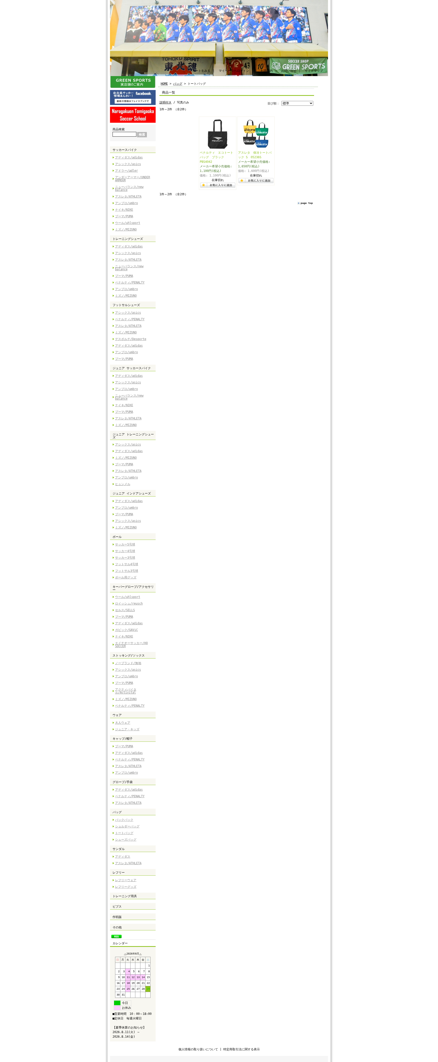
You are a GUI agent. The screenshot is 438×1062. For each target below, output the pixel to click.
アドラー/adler (126, 170)
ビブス (117, 906)
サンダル (119, 849)
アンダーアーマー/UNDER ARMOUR (132, 178)
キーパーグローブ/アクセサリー (133, 588)
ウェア (117, 715)
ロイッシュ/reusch (129, 603)
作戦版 (117, 917)
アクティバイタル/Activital (125, 691)
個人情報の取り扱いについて (198, 1049)
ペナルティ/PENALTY (129, 282)
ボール (117, 537)
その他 (117, 927)
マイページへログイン (234, 71)
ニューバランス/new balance (129, 188)
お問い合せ (288, 71)
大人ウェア (122, 722)
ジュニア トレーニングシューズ (133, 436)
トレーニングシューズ (128, 239)
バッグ (117, 812)
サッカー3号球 (125, 557)
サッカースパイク (125, 150)
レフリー (119, 872)
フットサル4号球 (126, 564)
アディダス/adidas (129, 157)
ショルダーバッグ (127, 826)
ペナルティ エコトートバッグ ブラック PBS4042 (216, 157)
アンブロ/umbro (126, 203)
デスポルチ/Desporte (130, 339)
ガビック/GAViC (126, 630)
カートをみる (201, 71)
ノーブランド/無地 (128, 663)
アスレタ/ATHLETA (128, 196)
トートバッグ (124, 833)
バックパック (124, 820)
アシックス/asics (128, 164)
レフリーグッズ (125, 887)
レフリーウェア (125, 880)
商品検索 (119, 129)
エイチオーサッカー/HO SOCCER (131, 644)
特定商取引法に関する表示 (241, 1049)
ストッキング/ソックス (129, 655)
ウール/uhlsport (127, 223)
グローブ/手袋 (123, 782)
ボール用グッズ (125, 577)
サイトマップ (314, 71)
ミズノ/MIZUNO (126, 229)
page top (307, 203)
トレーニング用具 (125, 896)
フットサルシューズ (126, 305)
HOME (164, 83)
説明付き (165, 102)
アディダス (122, 856)
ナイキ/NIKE (124, 209)
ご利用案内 (265, 71)
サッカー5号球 (125, 544)
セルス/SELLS (125, 610)
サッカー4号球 (125, 551)
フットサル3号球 (126, 571)
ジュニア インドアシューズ (132, 493)
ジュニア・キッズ (127, 729)
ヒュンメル (122, 484)
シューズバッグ (125, 839)
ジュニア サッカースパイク (132, 368)
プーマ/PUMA (124, 216)
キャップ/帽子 (123, 738)
